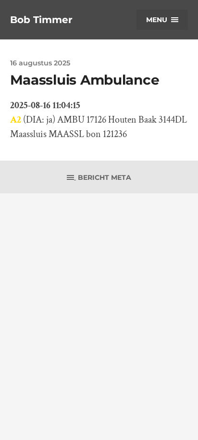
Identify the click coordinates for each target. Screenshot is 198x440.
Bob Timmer (41, 19)
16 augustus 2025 (40, 63)
